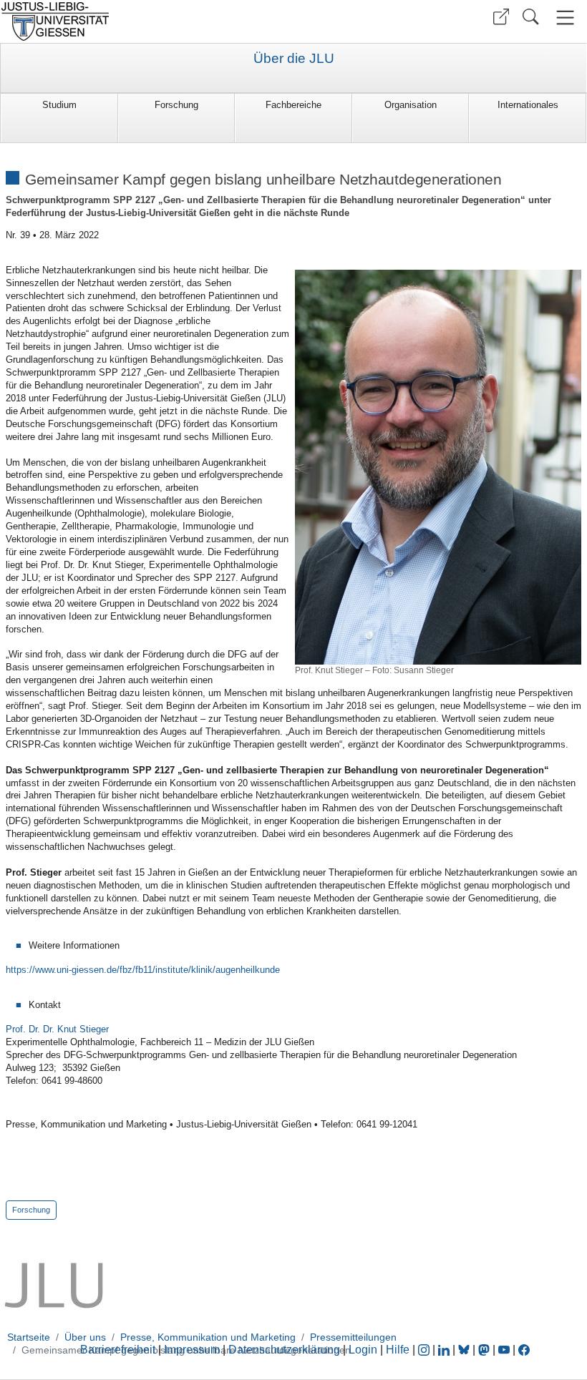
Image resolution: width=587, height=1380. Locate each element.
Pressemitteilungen (353, 1337)
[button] (501, 16)
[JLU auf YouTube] (504, 1350)
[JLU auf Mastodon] (485, 1350)
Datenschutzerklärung (284, 1350)
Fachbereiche (293, 104)
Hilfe (397, 1350)
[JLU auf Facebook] (524, 1350)
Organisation (410, 104)
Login (364, 1350)
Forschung (176, 104)
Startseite (28, 1337)
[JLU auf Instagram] (425, 1350)
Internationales (528, 104)
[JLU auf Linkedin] (445, 1350)
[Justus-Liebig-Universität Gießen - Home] (145, 21)
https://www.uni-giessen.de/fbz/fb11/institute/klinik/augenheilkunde (143, 969)
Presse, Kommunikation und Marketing (208, 1337)
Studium (59, 104)
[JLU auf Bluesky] (465, 1350)
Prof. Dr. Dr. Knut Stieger (57, 1029)
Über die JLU (293, 58)
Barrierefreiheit (117, 1350)
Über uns (85, 1337)
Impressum (192, 1350)
